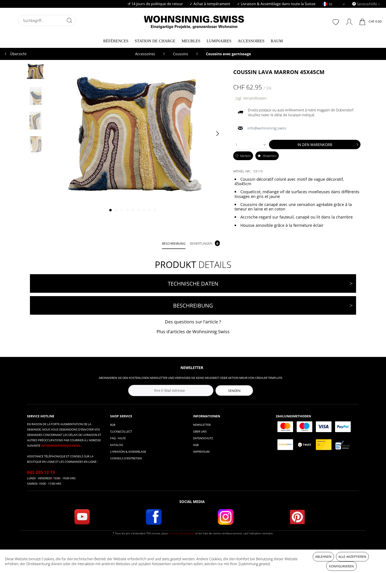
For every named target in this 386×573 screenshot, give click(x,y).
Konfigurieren (341, 566)
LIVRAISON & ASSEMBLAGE (128, 452)
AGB (196, 445)
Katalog (116, 445)
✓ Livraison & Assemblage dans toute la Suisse (276, 3)
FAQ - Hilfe (118, 438)
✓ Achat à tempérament (210, 3)
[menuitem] (155, 4)
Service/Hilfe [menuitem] (367, 4)
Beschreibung (173, 243)
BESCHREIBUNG (193, 305)
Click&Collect (121, 431)
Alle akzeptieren (352, 556)
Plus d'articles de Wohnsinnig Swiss (193, 332)
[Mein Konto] (347, 21)
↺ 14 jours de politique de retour (155, 3)
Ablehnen (323, 556)
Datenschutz (203, 438)
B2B (112, 425)
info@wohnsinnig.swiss (61, 446)
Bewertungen (204, 243)
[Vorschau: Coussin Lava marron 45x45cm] (35, 71)
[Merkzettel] (336, 21)
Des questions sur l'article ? (193, 322)
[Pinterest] (297, 517)
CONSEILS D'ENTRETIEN (126, 458)
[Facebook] (154, 517)
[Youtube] (82, 517)
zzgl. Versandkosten (250, 98)
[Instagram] (225, 517)
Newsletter (202, 425)
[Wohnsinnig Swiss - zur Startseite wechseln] (194, 20)
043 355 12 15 (41, 472)
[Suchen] (69, 20)
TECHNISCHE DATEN (193, 283)
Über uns (200, 431)
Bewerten (269, 156)
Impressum (201, 452)
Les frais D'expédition (182, 533)
